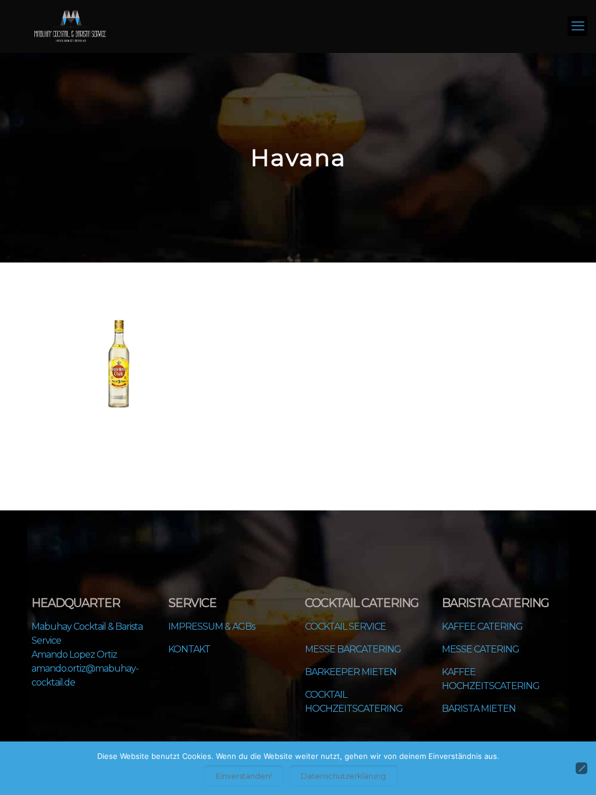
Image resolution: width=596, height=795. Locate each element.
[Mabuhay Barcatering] (70, 26)
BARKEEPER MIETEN (350, 671)
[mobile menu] (577, 26)
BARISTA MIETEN (479, 708)
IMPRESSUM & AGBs (211, 626)
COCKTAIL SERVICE (345, 626)
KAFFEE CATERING (482, 626)
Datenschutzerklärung (343, 775)
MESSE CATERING (480, 649)
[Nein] (581, 768)
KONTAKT (189, 649)
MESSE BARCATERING (353, 649)
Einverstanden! (244, 775)
